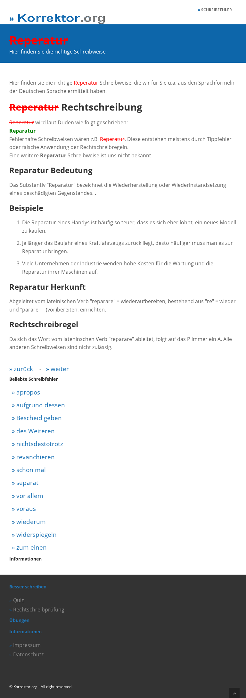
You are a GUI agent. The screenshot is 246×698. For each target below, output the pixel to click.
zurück (23, 368)
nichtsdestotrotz (39, 443)
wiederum (31, 521)
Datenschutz (28, 654)
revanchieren (35, 457)
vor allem (29, 495)
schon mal (31, 469)
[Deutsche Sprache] (57, 15)
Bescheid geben (39, 417)
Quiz (18, 600)
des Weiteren (35, 431)
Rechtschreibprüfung (38, 609)
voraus (26, 508)
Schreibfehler (216, 9)
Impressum (27, 645)
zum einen (31, 547)
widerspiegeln (36, 534)
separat (27, 482)
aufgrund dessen (40, 405)
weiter (60, 368)
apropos (28, 392)
